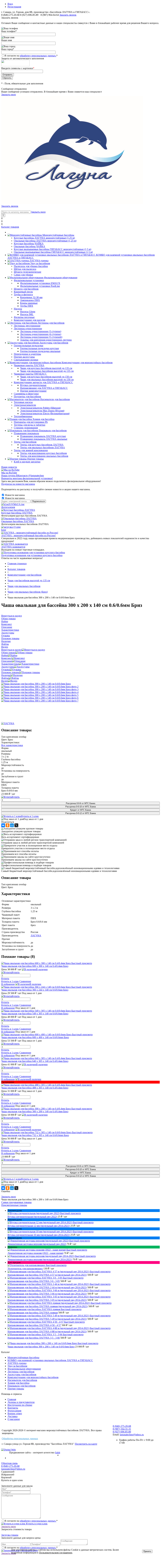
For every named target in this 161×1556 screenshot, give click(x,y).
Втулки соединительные (33, 385)
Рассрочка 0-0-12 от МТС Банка (80, 813)
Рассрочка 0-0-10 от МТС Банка (80, 806)
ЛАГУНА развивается (13, 546)
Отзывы (5, 669)
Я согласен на (31, 55)
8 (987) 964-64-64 (50, 15)
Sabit (57, 1452)
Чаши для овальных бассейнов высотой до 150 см (47, 379)
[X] (16, 825)
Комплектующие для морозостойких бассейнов (33, 1377)
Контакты (13, 1407)
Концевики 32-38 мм (31, 297)
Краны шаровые (29, 303)
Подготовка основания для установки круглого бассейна (31, 555)
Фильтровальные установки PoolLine (40, 286)
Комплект (6, 658)
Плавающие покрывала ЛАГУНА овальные (43, 439)
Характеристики (10, 664)
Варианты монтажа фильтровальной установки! (27, 478)
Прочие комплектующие (33, 391)
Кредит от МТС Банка (80, 810)
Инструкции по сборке (20, 1405)
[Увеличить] (36, 683)
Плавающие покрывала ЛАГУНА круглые (43, 436)
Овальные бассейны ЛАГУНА (17, 521)
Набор (4, 655)
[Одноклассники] (7, 825)
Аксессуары (7, 666)
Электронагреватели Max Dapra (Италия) (42, 410)
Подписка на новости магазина (18, 484)
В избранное (8, 984)
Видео (4, 681)
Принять (147, 1551)
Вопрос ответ (15, 1413)
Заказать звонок (67, 15)
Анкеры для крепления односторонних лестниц (46, 340)
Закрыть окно (8, 94)
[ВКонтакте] (3, 825)
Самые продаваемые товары (16, 1202)
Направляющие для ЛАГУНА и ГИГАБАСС (44, 388)
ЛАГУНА (36, 935)
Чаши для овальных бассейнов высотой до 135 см (47, 371)
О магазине (14, 1419)
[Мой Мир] (12, 825)
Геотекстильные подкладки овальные (40, 351)
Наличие (6, 675)
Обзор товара (8, 652)
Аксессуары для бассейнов (22, 1374)
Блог (3, 529)
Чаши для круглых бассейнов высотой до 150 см (46, 376)
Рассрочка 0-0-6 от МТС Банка (80, 803)
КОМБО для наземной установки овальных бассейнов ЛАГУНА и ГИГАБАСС (50, 1360)
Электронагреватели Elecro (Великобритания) (44, 413)
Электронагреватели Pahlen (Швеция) (40, 408)
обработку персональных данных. (38, 55)
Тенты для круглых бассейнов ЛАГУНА (42, 444)
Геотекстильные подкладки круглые (39, 348)
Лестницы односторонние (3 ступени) (40, 331)
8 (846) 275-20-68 (10, 15)
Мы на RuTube (9, 472)
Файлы (5, 678)
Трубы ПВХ (26, 306)
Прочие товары (16, 1388)
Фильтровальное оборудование (24, 1368)
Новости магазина (14, 495)
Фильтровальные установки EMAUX (40, 283)
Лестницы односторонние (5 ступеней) (41, 337)
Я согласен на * (31, 1520)
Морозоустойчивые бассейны (23, 1357)
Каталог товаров (10, 227)
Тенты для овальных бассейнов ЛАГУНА (42, 447)
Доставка (12, 1416)
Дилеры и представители (21, 1402)
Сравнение (25, 981)
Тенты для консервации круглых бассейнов (43, 453)
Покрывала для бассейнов (22, 1385)
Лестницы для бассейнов (21, 1371)
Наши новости (9, 467)
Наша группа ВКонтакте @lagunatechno (22, 475)
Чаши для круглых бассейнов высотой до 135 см (46, 368)
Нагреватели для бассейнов (22, 1380)
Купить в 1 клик (30, 816)
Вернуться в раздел (11, 649)
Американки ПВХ (30, 300)
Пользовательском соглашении (55, 1552)
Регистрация (14, 6)
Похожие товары (10, 672)
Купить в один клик (36, 1523)
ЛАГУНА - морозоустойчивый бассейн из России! (28, 535)
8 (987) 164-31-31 (122, 1429)
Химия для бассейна (18, 1383)
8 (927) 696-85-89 (29, 15)
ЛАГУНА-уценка (17, 1363)
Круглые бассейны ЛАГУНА (17, 512)
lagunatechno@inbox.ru (132, 1434)
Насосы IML (26, 314)
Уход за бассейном (17, 1366)
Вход (10, 4)
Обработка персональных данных (20, 1438)
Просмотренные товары (14, 1205)
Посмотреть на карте (86, 1444)
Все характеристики (12, 745)
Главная (12, 1399)
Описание (6, 661)
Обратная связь (9, 1463)
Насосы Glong (27, 311)
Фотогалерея (8, 507)
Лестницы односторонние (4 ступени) (40, 334)
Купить (5, 978)
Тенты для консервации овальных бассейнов (44, 456)
